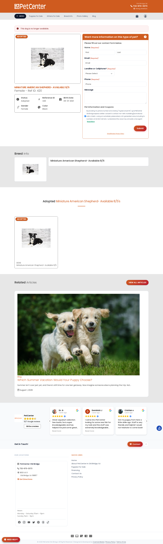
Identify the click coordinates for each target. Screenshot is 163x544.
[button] (146, 421)
